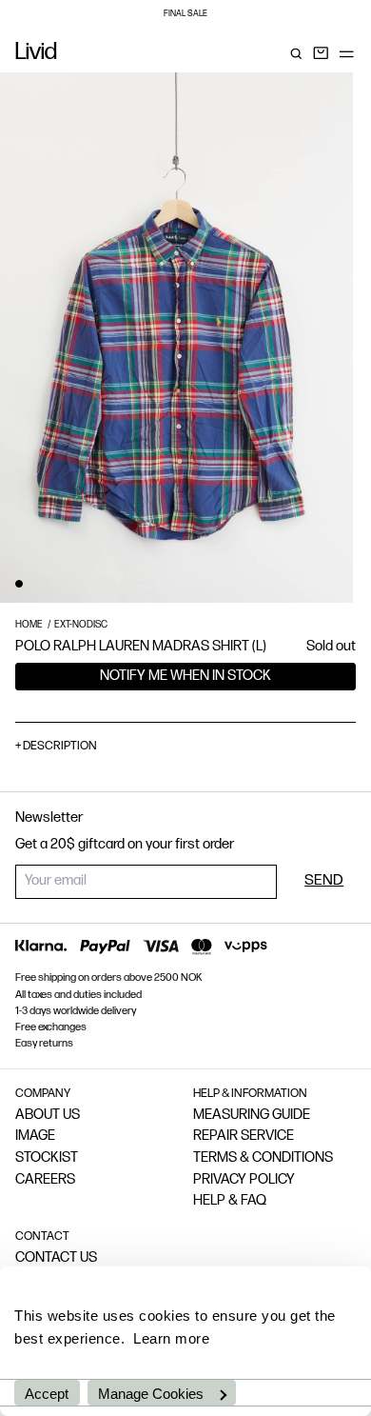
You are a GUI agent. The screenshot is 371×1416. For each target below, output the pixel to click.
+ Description (56, 746)
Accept (46, 1394)
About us (47, 1115)
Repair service (243, 1136)
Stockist (46, 1158)
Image (35, 1136)
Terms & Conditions (263, 1158)
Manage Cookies (151, 1394)
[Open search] (295, 53)
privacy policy (244, 1180)
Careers (45, 1180)
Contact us (56, 1258)
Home (29, 625)
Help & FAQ (229, 1201)
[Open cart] (320, 53)
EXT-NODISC (80, 625)
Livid (36, 53)
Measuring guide (251, 1115)
